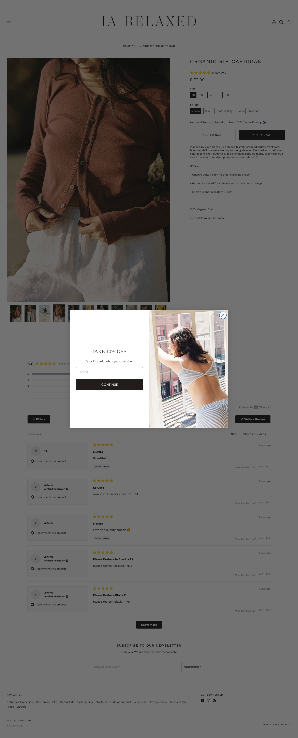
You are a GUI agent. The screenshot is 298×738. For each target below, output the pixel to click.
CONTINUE (109, 384)
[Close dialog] (222, 315)
